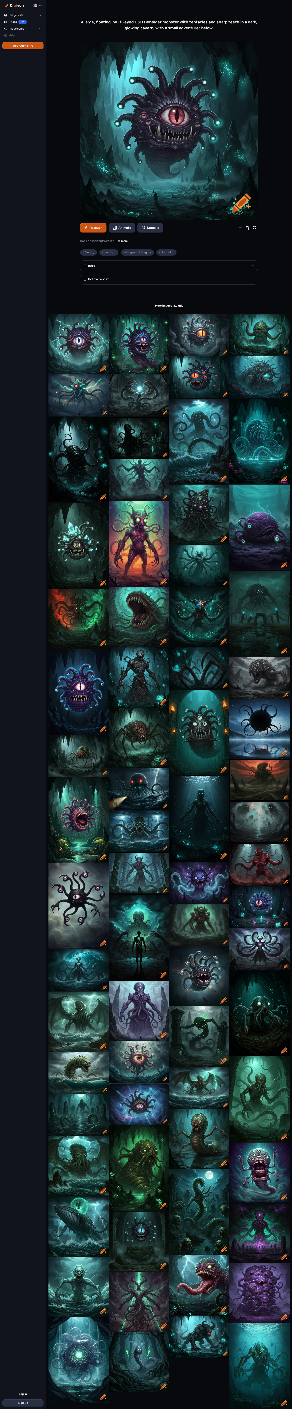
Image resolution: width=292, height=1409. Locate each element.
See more (122, 241)
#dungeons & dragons (137, 252)
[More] (240, 227)
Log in (23, 1394)
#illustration (166, 252)
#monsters (109, 252)
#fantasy (88, 252)
